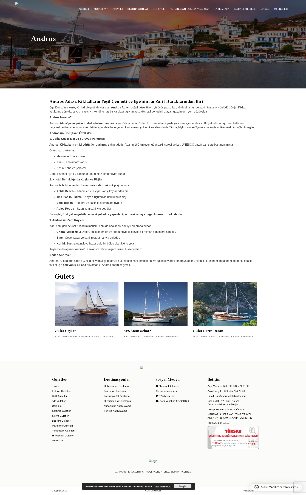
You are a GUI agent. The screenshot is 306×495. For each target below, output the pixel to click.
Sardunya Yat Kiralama (117, 396)
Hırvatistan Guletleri (63, 435)
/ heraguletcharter (168, 386)
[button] (276, 487)
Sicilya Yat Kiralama (115, 391)
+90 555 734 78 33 (234, 391)
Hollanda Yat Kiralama (116, 386)
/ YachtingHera (166, 396)
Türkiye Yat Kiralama (115, 410)
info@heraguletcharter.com (231, 396)
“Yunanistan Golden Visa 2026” (189, 8)
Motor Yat (101, 8)
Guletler (83, 8)
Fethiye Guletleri (61, 391)
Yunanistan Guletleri (63, 430)
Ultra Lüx (57, 405)
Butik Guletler (59, 396)
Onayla (182, 486)
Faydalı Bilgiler (244, 8)
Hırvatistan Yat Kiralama (117, 400)
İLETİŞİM (265, 8)
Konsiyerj (159, 8)
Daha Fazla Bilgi (162, 486)
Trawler (117, 8)
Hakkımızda (222, 8)
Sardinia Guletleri (61, 410)
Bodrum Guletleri (61, 420)
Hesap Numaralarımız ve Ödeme (226, 409)
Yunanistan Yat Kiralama (117, 405)
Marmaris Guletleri (62, 425)
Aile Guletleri (59, 400)
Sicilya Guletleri (60, 415)
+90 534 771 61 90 (238, 386)
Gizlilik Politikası (153, 491)
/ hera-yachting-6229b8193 (173, 400)
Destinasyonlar (137, 8)
